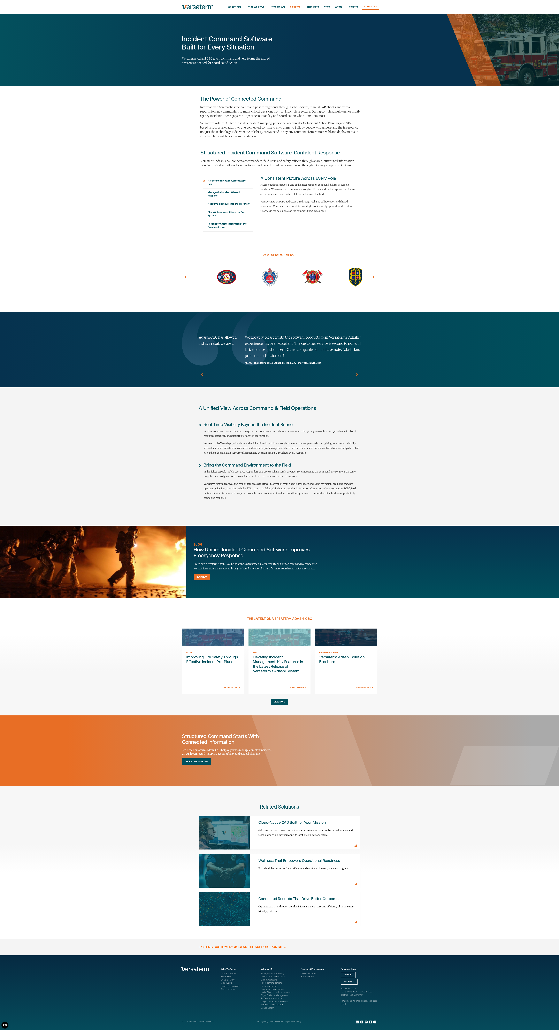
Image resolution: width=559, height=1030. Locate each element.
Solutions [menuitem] (295, 7)
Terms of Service (276, 1022)
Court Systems (228, 989)
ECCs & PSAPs (228, 980)
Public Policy (296, 1022)
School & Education (230, 986)
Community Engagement (272, 989)
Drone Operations (269, 980)
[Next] (374, 277)
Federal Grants (307, 977)
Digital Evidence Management (274, 995)
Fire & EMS (226, 977)
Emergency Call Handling (272, 974)
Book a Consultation (196, 762)
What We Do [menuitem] (234, 7)
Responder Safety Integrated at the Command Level (227, 226)
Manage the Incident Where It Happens (224, 194)
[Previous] (185, 277)
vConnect (349, 982)
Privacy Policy (262, 1022)
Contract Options (308, 974)
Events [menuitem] (338, 7)
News (327, 7)
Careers (353, 7)
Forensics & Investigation (272, 1005)
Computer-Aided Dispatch (273, 977)
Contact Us (370, 7)
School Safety (267, 1008)
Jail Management (269, 986)
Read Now (202, 577)
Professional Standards (271, 998)
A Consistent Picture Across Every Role (227, 182)
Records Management (271, 983)
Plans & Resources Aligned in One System (226, 214)
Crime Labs (226, 983)
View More (279, 702)
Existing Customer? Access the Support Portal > (242, 947)
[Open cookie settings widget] (4, 1025)
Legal (287, 1022)
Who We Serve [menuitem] (256, 7)
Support (348, 975)
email (343, 1004)
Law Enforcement (229, 974)
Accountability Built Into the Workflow (229, 204)
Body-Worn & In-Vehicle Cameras (276, 992)
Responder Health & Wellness (274, 1002)
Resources (313, 7)
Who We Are (278, 7)
